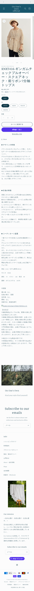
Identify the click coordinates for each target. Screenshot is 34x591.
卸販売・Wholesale (10, 475)
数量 (2, 114)
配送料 (6, 91)
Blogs (5, 466)
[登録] (28, 425)
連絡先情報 (25, 584)
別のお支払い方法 (17, 134)
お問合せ (6, 458)
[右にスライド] (21, 63)
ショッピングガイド (10, 441)
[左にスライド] (13, 63)
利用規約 (6, 445)
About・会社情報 (9, 462)
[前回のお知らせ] (3, 2)
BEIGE (5, 105)
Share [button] (5, 139)
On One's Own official (15, 579)
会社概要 (6, 470)
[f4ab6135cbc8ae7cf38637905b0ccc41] (14, 306)
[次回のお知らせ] (31, 2)
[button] (4, 9)
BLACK (23, 105)
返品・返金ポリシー (10, 454)
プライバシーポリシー (11, 450)
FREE (5, 98)
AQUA (14, 105)
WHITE (5, 110)
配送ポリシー (17, 584)
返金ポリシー (13, 581)
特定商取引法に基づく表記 (18, 587)
